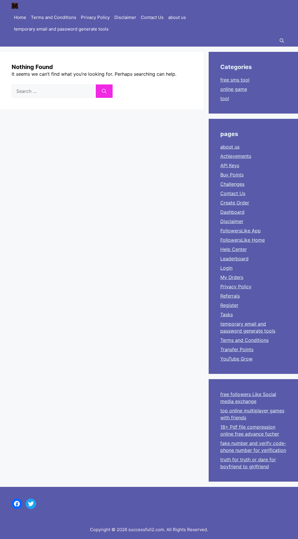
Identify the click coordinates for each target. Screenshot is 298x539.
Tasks (226, 314)
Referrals (230, 296)
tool (224, 98)
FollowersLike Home (242, 240)
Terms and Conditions (53, 17)
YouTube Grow (236, 359)
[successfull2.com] (15, 6)
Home (20, 17)
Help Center (233, 249)
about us (177, 17)
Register (229, 305)
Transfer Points (236, 349)
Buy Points (232, 175)
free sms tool (234, 80)
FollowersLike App (240, 231)
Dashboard (232, 212)
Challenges (232, 184)
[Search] (104, 91)
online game (233, 89)
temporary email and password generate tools (61, 29)
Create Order (234, 203)
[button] (281, 41)
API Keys (229, 165)
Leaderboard (234, 258)
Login (226, 268)
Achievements (235, 156)
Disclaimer (125, 17)
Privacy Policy (95, 17)
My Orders (231, 277)
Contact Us (152, 17)
